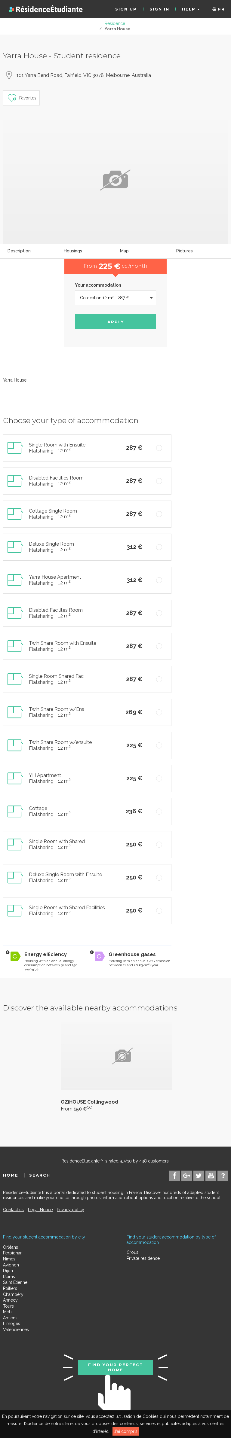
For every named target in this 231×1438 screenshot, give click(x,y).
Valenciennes (16, 1329)
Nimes (9, 1259)
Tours (8, 1306)
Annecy (10, 1300)
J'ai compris (125, 1431)
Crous (132, 1252)
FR (220, 9)
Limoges (11, 1323)
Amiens (10, 1317)
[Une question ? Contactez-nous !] (222, 1176)
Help (189, 9)
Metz (8, 1311)
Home (10, 1175)
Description (19, 250)
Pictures (184, 250)
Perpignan (13, 1253)
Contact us (13, 1209)
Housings (73, 250)
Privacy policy (70, 1209)
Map (124, 250)
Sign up (126, 9)
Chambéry (13, 1294)
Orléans (10, 1247)
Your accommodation (98, 285)
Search (39, 1175)
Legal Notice (40, 1209)
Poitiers (10, 1288)
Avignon (11, 1265)
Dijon (8, 1270)
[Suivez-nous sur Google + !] (186, 1176)
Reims (9, 1276)
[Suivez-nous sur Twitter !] (198, 1176)
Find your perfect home (115, 1367)
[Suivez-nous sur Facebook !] (174, 1176)
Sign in (159, 9)
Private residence (143, 1258)
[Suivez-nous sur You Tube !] (210, 1176)
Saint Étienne (15, 1282)
